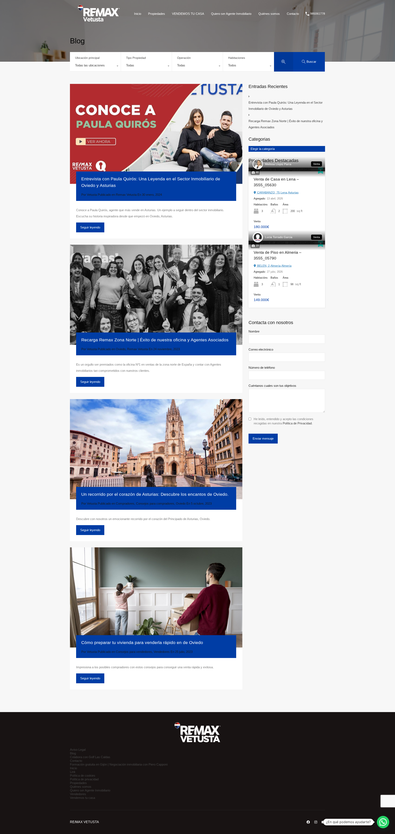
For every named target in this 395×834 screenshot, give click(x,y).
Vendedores (162, 651)
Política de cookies (82, 775)
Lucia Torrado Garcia (278, 237)
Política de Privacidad (297, 423)
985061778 (317, 13)
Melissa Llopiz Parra (278, 164)
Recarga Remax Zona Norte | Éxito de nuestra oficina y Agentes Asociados (155, 339)
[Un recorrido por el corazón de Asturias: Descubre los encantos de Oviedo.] (156, 449)
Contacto (293, 13)
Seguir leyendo (90, 227)
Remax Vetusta (126, 194)
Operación (184, 57)
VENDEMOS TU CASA (188, 13)
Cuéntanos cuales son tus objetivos (272, 385)
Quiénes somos (269, 13)
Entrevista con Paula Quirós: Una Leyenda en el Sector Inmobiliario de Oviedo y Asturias (286, 105)
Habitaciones (236, 57)
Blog (73, 753)
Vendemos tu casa (82, 797)
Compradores (125, 503)
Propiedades (156, 13)
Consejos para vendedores (134, 651)
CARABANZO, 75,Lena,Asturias (277, 192)
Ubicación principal (87, 57)
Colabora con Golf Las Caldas (90, 757)
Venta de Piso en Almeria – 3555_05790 (277, 255)
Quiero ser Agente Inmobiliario (231, 13)
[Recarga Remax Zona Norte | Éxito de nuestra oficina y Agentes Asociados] (156, 295)
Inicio (137, 13)
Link (73, 772)
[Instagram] (315, 822)
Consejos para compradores (155, 503)
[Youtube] (323, 822)
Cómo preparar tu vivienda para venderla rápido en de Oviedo (142, 642)
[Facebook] (308, 822)
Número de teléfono (262, 367)
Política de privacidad (84, 779)
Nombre (254, 331)
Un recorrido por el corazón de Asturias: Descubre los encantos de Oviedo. (155, 494)
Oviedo (120, 349)
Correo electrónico (261, 349)
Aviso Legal (78, 749)
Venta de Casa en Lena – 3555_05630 (276, 182)
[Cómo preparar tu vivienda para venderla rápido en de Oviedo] (156, 597)
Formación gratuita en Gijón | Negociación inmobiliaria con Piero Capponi (118, 764)
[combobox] (95, 66)
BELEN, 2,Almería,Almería (274, 265)
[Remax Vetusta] (99, 21)
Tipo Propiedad (136, 57)
